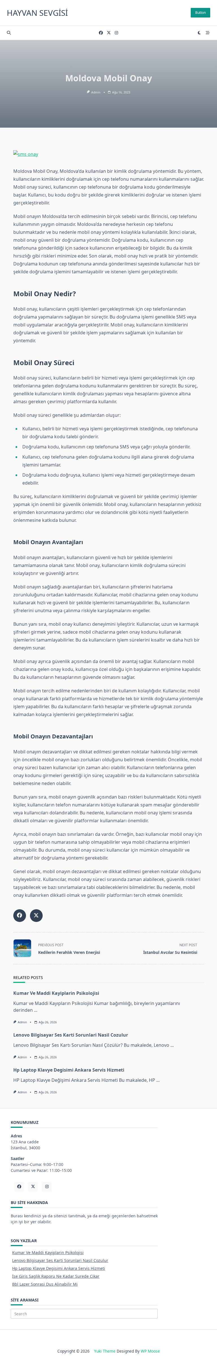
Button (200, 12)
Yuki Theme (105, 1351)
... (35, 1010)
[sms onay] (108, 154)
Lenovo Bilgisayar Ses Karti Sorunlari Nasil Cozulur (70, 1035)
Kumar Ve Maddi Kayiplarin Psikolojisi (56, 993)
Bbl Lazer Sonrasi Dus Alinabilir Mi (45, 1284)
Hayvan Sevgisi (37, 12)
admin (95, 92)
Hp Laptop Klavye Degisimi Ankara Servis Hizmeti (68, 1070)
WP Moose (150, 1351)
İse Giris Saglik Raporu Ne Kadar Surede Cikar (55, 1276)
